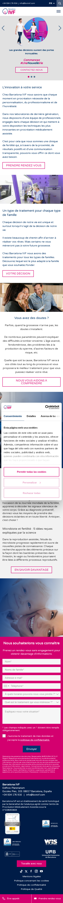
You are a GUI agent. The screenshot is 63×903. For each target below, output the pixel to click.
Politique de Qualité (31, 889)
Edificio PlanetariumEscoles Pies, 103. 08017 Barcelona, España (27, 789)
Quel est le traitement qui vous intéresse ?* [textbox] (29, 702)
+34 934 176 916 (9, 3)
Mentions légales (31, 876)
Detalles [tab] (31, 416)
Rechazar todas (31, 493)
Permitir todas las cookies (31, 471)
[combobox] (6, 686)
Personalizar (30, 482)
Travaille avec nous (31, 863)
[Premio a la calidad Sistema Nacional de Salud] (12, 823)
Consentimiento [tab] (13, 416)
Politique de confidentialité (31, 885)
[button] (28, 77)
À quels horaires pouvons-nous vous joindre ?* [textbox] (30, 694)
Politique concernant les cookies (31, 880)
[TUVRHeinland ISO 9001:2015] (50, 824)
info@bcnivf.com (27, 3)
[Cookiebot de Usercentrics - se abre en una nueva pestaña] (45, 407)
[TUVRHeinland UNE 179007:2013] (12, 842)
